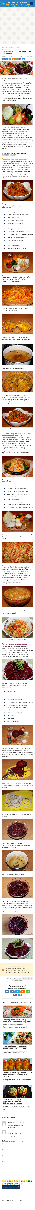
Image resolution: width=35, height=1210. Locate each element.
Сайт (3, 1156)
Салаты (21, 56)
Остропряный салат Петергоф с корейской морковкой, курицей (17, 1021)
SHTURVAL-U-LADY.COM (17, 3)
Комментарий (6, 1162)
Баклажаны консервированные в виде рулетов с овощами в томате (17, 1075)
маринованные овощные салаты (22, 979)
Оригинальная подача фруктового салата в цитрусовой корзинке (12, 1101)
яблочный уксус (23, 571)
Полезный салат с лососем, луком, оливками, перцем (15, 1047)
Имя (3, 1144)
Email (4, 1150)
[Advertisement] (17, 25)
